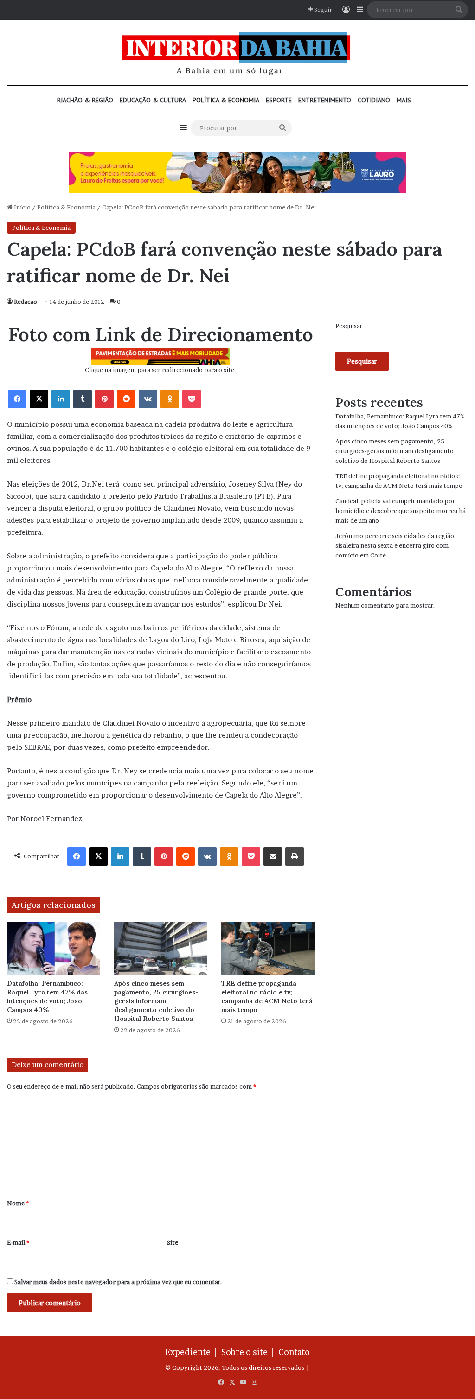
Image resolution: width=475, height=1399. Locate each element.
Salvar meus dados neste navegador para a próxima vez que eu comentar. (118, 1281)
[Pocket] (191, 399)
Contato (294, 1352)
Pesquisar (348, 325)
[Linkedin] (60, 399)
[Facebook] (17, 399)
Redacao (25, 301)
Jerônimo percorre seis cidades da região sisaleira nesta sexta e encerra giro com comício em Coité (394, 545)
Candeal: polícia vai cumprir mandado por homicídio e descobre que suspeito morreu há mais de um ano (400, 510)
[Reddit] (126, 399)
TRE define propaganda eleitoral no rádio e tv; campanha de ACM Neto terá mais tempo (267, 996)
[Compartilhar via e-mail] (272, 856)
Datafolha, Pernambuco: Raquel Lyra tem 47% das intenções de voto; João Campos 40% (47, 996)
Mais (404, 100)
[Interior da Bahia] (237, 52)
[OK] (169, 399)
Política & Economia (226, 100)
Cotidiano (374, 100)
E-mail (18, 1242)
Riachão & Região (85, 100)
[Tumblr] (82, 399)
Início (22, 207)
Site (172, 1242)
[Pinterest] (104, 399)
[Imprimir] (294, 856)
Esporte (279, 100)
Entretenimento (324, 100)
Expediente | (192, 1352)
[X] (39, 399)
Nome (18, 1203)
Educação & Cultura (153, 100)
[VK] (148, 399)
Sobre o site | (249, 1352)
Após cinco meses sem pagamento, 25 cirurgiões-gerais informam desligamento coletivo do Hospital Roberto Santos (156, 1001)
